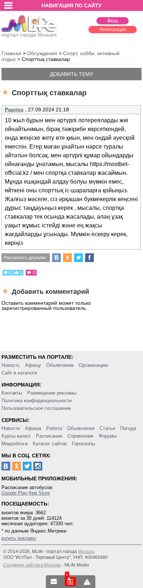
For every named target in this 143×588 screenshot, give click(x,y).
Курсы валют (16, 436)
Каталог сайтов (50, 443)
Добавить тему (71, 74)
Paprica (14, 109)
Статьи (107, 428)
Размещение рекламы (51, 393)
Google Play (14, 493)
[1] (70, 581)
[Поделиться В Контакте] (56, 257)
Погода (128, 428)
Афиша (33, 428)
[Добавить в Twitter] (78, 257)
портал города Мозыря (29, 35)
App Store (39, 493)
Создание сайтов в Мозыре (32, 565)
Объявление (60, 365)
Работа (54, 428)
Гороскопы (83, 443)
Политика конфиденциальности (36, 400)
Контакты (11, 393)
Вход (112, 20)
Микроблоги (14, 443)
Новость (10, 365)
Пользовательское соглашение (36, 408)
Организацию (93, 365)
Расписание (49, 436)
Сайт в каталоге (19, 373)
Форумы (108, 436)
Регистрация (112, 29)
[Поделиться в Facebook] (89, 257)
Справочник (80, 436)
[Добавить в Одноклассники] (67, 257)
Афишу (33, 365)
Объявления (81, 428)
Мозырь (86, 551)
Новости (10, 428)
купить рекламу (18, 538)
